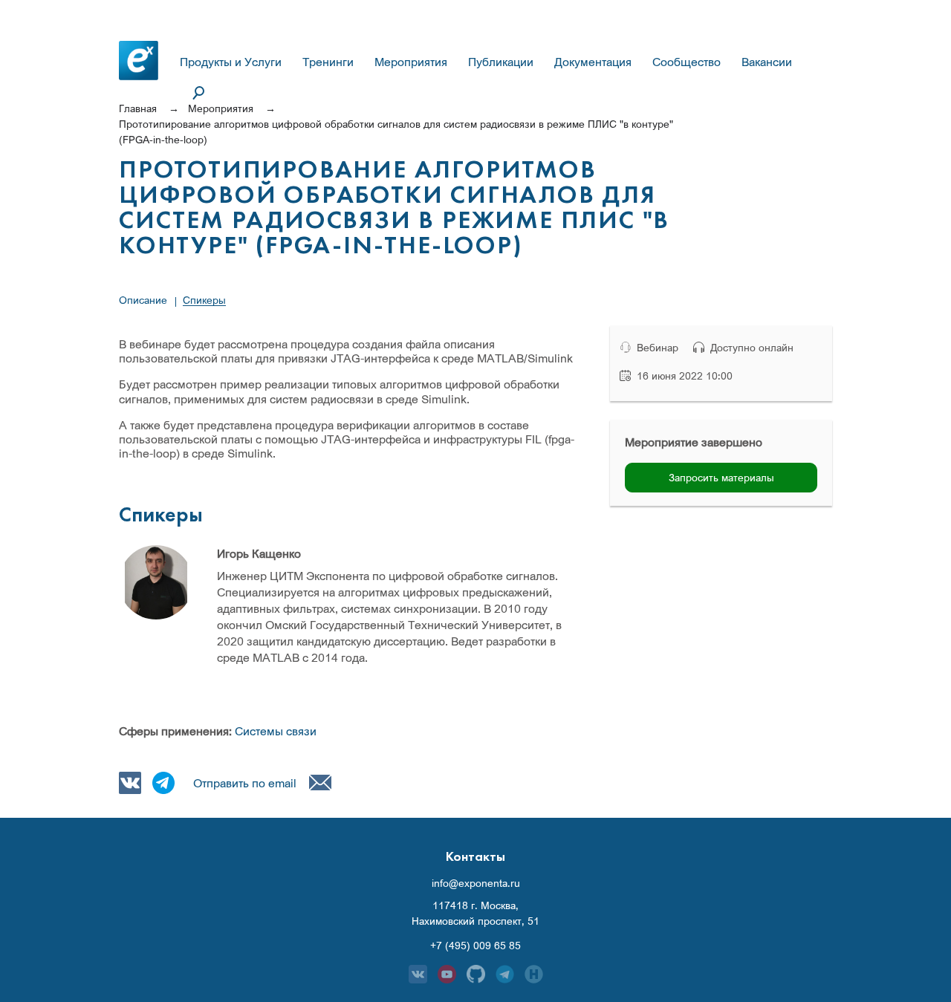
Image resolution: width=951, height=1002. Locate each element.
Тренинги (328, 61)
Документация (593, 61)
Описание (143, 299)
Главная (138, 108)
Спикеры (204, 299)
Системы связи (276, 730)
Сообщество (686, 61)
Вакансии (766, 61)
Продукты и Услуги (231, 61)
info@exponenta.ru (476, 883)
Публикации (500, 61)
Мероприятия (410, 61)
